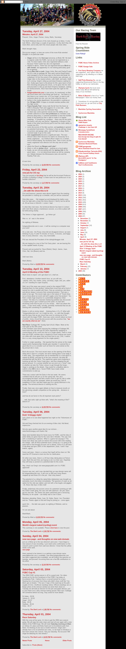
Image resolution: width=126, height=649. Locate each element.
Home (47, 640)
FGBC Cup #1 (28, 573)
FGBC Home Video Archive (88, 63)
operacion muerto (85, 125)
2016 (80, 188)
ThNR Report (82, 122)
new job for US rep (31, 173)
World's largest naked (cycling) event (39, 525)
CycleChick (85, 281)
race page (26, 550)
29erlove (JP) (83, 156)
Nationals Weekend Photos (87, 144)
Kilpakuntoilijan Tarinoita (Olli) (90, 151)
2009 (80, 204)
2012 (80, 197)
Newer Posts (27, 640)
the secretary (86, 312)
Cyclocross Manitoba (86, 113)
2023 (80, 181)
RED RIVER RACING (86, 135)
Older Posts (67, 640)
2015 (80, 190)
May (82, 235)
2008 (80, 207)
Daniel (83, 283)
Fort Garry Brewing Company (89, 70)
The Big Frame (86, 291)
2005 (80, 214)
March (83, 264)
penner (83, 307)
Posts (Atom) (37, 645)
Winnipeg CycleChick (86, 130)
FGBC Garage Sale (85, 67)
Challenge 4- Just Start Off (87, 127)
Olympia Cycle (83, 88)
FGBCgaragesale (84, 146)
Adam (83, 278)
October (83, 223)
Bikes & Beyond (84, 96)
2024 (80, 179)
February (84, 266)
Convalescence (83, 132)
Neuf (82, 289)
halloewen (85, 299)
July (82, 230)
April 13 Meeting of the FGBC (35, 272)
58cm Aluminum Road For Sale (89, 148)
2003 (80, 271)
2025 (80, 177)
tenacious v (85, 309)
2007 (80, 209)
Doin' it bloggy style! (31, 415)
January (83, 269)
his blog (40, 175)
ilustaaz (84, 302)
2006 (80, 211)
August (83, 228)
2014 (80, 193)
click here (54, 528)
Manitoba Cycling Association (89, 109)
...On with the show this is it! (35, 191)
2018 (80, 184)
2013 (80, 195)
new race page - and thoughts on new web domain (45, 539)
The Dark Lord (86, 294)
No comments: (55, 165)
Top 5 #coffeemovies (85, 165)
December (84, 218)
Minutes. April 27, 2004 (32, 34)
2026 (80, 174)
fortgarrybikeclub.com (35, 93)
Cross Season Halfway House (88, 153)
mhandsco (85, 304)
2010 (80, 202)
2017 (80, 186)
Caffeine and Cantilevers (87, 163)
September (84, 225)
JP (82, 286)
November (84, 221)
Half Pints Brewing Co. (87, 80)
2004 (80, 216)
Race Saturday (29, 617)
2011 (80, 200)
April (82, 237)
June (82, 232)
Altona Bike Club (84, 120)
